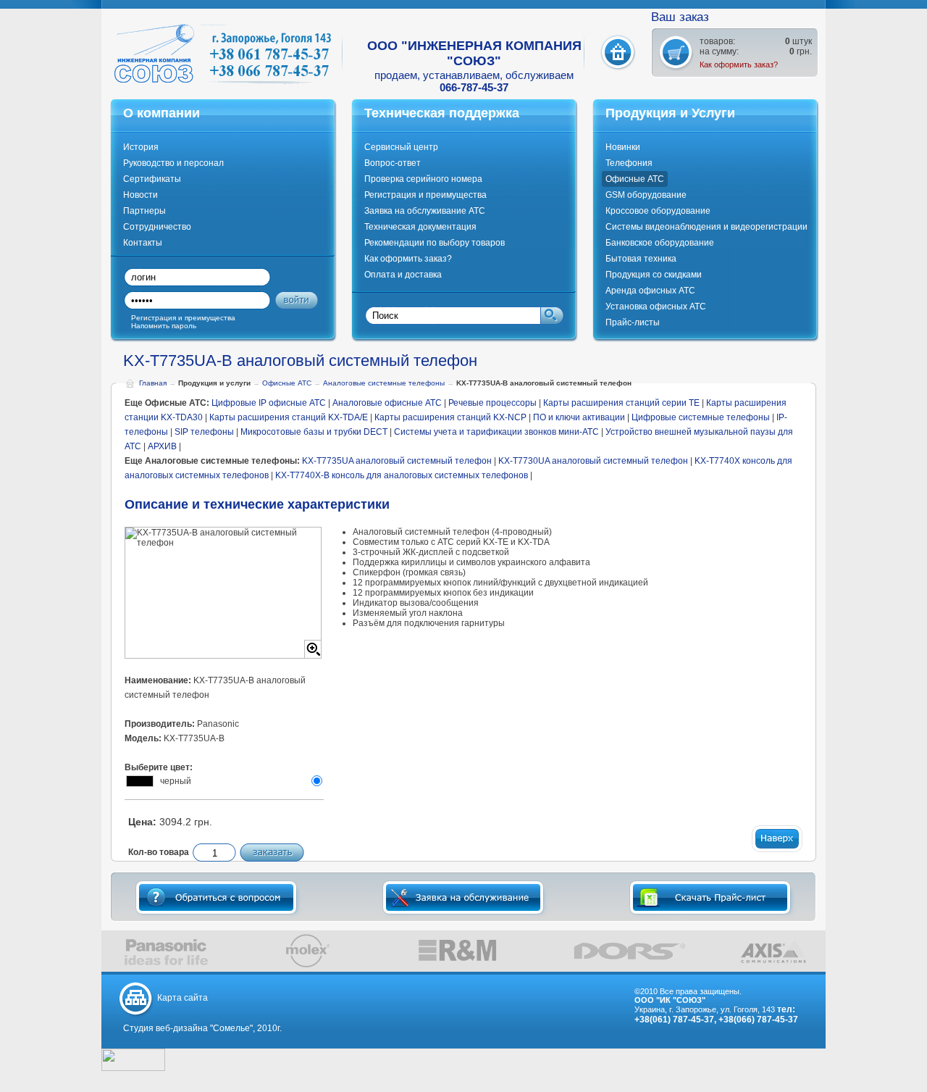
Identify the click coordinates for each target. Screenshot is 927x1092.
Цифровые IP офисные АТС (268, 403)
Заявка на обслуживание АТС (424, 211)
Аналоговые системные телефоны (384, 383)
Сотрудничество (157, 227)
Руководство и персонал (173, 163)
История (141, 147)
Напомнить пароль (163, 326)
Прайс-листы (632, 322)
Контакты (142, 243)
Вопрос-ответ (392, 163)
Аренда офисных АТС (650, 290)
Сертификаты (152, 179)
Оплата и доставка (403, 275)
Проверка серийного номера (423, 179)
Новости (140, 195)
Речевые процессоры (492, 403)
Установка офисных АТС (655, 306)
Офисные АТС (634, 179)
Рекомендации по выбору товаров (434, 243)
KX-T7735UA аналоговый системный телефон (397, 461)
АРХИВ (162, 446)
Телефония (629, 163)
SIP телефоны (204, 432)
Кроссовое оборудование (657, 211)
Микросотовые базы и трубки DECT (313, 432)
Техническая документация (420, 227)
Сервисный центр (401, 147)
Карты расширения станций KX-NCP (450, 417)
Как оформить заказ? (739, 64)
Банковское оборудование (659, 243)
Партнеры (144, 211)
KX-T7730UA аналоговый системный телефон (593, 461)
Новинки (622, 147)
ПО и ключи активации (579, 417)
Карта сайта (182, 998)
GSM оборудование (646, 195)
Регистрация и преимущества (425, 195)
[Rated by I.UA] (133, 1068)
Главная (153, 383)
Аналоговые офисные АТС (387, 403)
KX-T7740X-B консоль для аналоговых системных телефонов (401, 475)
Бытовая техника (640, 259)
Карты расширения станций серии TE (621, 403)
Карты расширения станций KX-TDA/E (288, 417)
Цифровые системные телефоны (702, 417)
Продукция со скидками (653, 275)
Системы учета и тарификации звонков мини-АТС (496, 432)
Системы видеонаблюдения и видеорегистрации (706, 227)
